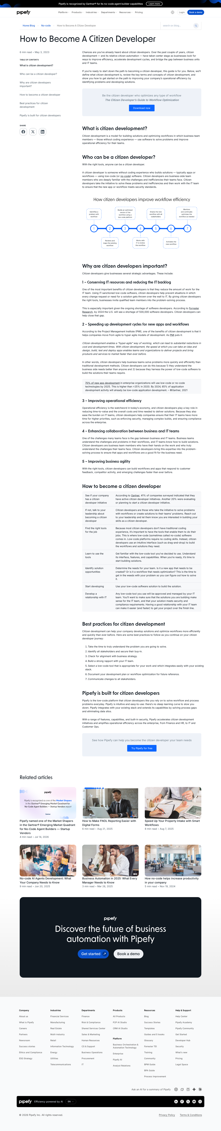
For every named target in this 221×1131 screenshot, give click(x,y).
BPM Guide (149, 1064)
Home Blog (29, 25)
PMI (172, 334)
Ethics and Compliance (30, 1052)
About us (23, 1016)
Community (149, 1058)
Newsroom (24, 1040)
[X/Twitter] (188, 1101)
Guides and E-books (154, 1034)
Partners (23, 1034)
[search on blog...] (177, 26)
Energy (53, 1052)
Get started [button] (90, 954)
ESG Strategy (25, 1058)
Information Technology (62, 1046)
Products (77, 12)
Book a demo (195, 12)
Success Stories (152, 1022)
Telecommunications (60, 1064)
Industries (91, 12)
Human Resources (91, 1040)
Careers (23, 1028)
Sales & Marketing (91, 1034)
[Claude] (200, 1089)
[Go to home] (24, 12)
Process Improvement (155, 1076)
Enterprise (118, 1053)
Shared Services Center (93, 1028)
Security (179, 1046)
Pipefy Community (184, 1028)
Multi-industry (57, 1034)
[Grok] (182, 1089)
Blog (146, 1016)
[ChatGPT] (176, 1089)
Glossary (148, 1040)
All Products (119, 1016)
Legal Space (181, 1064)
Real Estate (56, 1028)
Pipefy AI (117, 1059)
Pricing (139, 12)
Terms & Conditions (191, 1114)
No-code (46, 25)
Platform (63, 12)
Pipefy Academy (183, 1022)
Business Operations (92, 1052)
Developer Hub (182, 1040)
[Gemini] (194, 1089)
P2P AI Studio (120, 1022)
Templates (149, 1028)
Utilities (54, 1058)
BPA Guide (149, 1070)
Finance (85, 1016)
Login (182, 12)
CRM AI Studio (120, 1028)
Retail (53, 1040)
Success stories (27, 1046)
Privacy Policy (167, 1114)
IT (83, 1064)
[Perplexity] (188, 1089)
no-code (125, 176)
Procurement (88, 1058)
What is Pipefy (26, 1022)
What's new (181, 1052)
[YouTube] (194, 1101)
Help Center (181, 1016)
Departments (108, 12)
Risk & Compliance (91, 1022)
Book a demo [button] (128, 954)
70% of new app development (102, 382)
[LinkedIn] (176, 1101)
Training (148, 1052)
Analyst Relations (121, 1065)
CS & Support (88, 1046)
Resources (125, 12)
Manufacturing (57, 1022)
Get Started (181, 1034)
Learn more (154, 3)
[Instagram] (200, 1101)
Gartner (135, 495)
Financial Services (59, 1016)
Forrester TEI (150, 1046)
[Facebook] (182, 1101)
